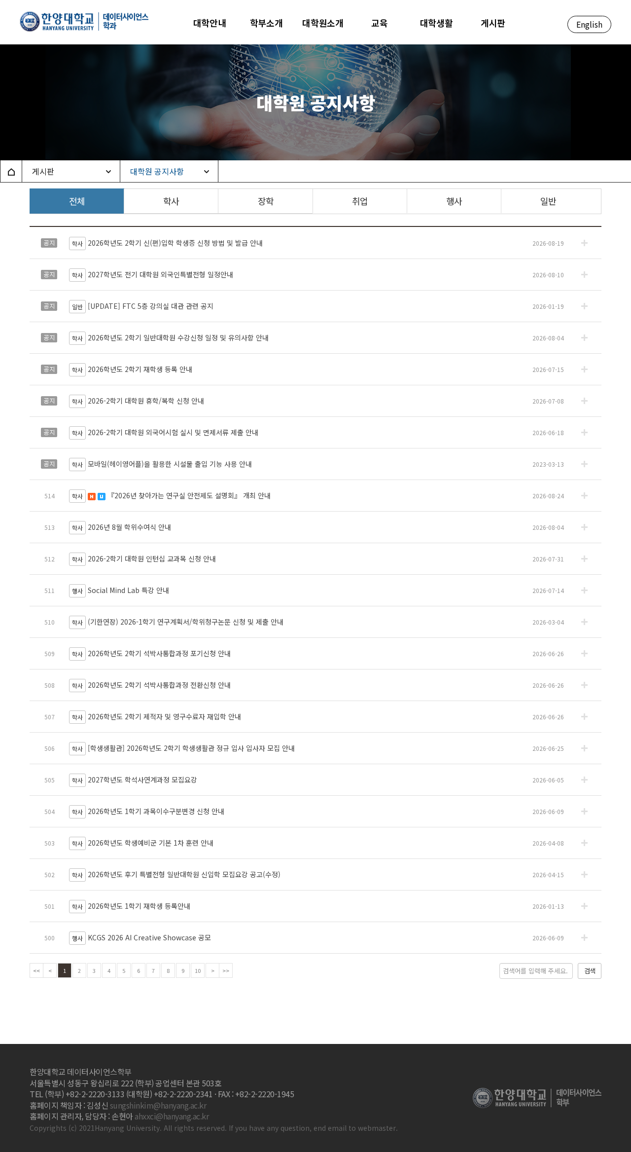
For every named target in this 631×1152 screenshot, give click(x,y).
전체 (77, 200)
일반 (548, 200)
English (589, 24)
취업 (360, 200)
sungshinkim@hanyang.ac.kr (158, 1105)
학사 (171, 200)
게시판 (43, 171)
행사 (454, 200)
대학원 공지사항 (157, 171)
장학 (266, 200)
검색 (589, 970)
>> (225, 970)
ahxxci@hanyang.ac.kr (172, 1116)
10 (198, 970)
